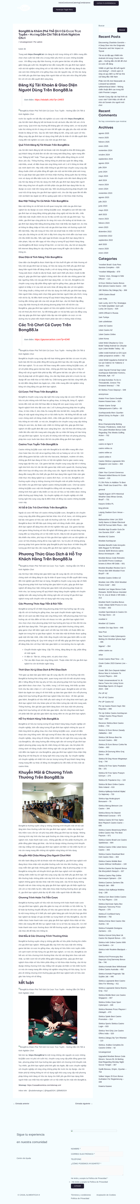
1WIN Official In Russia (108, 313)
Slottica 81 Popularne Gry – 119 (112, 780)
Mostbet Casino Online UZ (110, 578)
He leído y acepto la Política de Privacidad (89, 1178)
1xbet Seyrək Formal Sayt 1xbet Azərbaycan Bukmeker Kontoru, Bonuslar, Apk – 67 (112, 373)
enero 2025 (103, 146)
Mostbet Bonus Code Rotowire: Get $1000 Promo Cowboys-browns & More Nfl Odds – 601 (112, 561)
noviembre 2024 (105, 150)
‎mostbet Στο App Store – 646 (111, 628)
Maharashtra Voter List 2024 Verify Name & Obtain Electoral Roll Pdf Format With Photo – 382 (113, 522)
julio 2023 (103, 202)
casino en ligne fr (106, 444)
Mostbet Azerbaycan (107, 541)
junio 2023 (103, 206)
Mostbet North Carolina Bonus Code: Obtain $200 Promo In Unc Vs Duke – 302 (113, 605)
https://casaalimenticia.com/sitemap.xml (44, 1085)
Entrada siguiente (84, 1104)
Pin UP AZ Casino (106, 697)
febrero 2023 (104, 223)
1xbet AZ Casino (105, 326)
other (101, 655)
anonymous (103, 394)
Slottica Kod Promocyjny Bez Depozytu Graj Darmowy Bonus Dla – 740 (112, 959)
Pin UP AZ (103, 693)
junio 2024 (103, 172)
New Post (103, 632)
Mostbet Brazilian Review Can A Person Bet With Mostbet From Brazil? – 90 (112, 571)
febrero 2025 (104, 142)
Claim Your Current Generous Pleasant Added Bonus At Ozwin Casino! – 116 (112, 475)
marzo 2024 (104, 185)
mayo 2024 (103, 176)
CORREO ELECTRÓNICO (83, 1154)
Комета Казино (105, 1086)
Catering (76, 3)
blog (100, 420)
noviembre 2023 (105, 193)
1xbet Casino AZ (105, 330)
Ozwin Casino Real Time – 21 (111, 659)
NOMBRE (76, 1149)
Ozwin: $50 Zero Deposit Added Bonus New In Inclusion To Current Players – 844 (112, 673)
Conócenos (67, 3)
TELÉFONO (76, 1159)
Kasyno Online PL (106, 504)
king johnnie (104, 508)
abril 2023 (103, 214)
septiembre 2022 (106, 240)
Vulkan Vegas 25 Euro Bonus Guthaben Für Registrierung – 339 (111, 1079)
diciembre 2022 (105, 231)
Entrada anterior (21, 1104)
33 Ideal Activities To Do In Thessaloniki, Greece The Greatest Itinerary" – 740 (110, 383)
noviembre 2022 (105, 236)
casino (101, 440)
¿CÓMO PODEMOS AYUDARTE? (86, 1164)
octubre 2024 (104, 155)
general (102, 490)
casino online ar (105, 452)
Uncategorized (26, 42)
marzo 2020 (104, 249)
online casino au (105, 650)
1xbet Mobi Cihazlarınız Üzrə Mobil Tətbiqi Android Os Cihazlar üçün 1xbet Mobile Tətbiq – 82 (113, 346)
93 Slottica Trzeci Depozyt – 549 (112, 390)
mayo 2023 (103, 210)
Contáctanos (85, 3)
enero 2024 (103, 189)
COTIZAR (77, 1186)
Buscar (101, 26)
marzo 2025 (104, 138)
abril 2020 (103, 244)
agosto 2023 (104, 197)
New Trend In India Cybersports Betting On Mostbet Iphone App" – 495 (112, 639)
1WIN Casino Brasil (107, 294)
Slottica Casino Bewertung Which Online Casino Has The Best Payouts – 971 (113, 833)
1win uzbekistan (105, 321)
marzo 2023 (104, 219)
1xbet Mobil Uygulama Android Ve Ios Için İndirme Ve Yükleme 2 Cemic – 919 (113, 363)
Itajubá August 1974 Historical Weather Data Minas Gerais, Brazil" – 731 (111, 497)
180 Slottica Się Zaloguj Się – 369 (113, 290)
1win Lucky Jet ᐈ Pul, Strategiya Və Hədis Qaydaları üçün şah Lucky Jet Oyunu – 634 (112, 306)
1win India (103, 299)
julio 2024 (103, 167)
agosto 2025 (104, 133)
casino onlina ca (105, 448)
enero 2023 (103, 227)
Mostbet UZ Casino (107, 623)
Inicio (61, 3)
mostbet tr (103, 619)
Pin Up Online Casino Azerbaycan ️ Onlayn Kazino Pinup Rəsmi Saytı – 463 (113, 716)
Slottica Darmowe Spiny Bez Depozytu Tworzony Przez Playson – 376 (110, 907)
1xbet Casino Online (107, 334)
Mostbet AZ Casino (107, 537)
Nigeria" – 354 (104, 646)
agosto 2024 (104, 163)
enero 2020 (103, 253)
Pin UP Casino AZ (106, 702)
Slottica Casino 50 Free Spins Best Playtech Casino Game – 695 (111, 823)
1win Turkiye (104, 317)
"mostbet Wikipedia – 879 (109, 272)
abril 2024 (103, 180)
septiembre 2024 (106, 159)
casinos (102, 468)
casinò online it (105, 457)
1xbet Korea (104, 339)
